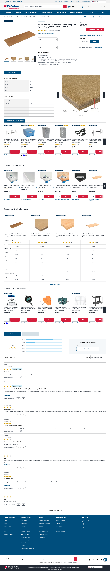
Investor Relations (8, 529)
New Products (59, 526)
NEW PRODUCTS (61, 12)
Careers (5, 523)
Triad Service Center (43, 531)
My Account (24, 523)
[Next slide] (104, 95)
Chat (72, 1)
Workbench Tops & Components (32, 17)
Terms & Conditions (52, 569)
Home (5, 17)
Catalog (77, 1)
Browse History (58, 1)
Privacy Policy (63, 562)
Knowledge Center (86, 1)
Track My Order (24, 529)
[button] (98, 2)
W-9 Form (23, 542)
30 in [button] (40, 47)
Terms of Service (71, 562)
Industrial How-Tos (60, 531)
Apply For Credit (25, 534)
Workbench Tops (47, 17)
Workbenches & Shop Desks (16, 17)
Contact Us (66, 1)
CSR (5, 531)
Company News (7, 526)
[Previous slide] (58, 95)
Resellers (41, 526)
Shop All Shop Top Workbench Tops (46, 33)
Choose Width (12, 177)
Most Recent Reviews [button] (96, 357)
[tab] (12, 72)
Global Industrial (41, 21)
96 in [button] (40, 39)
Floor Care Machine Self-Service (28, 551)
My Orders (23, 526)
